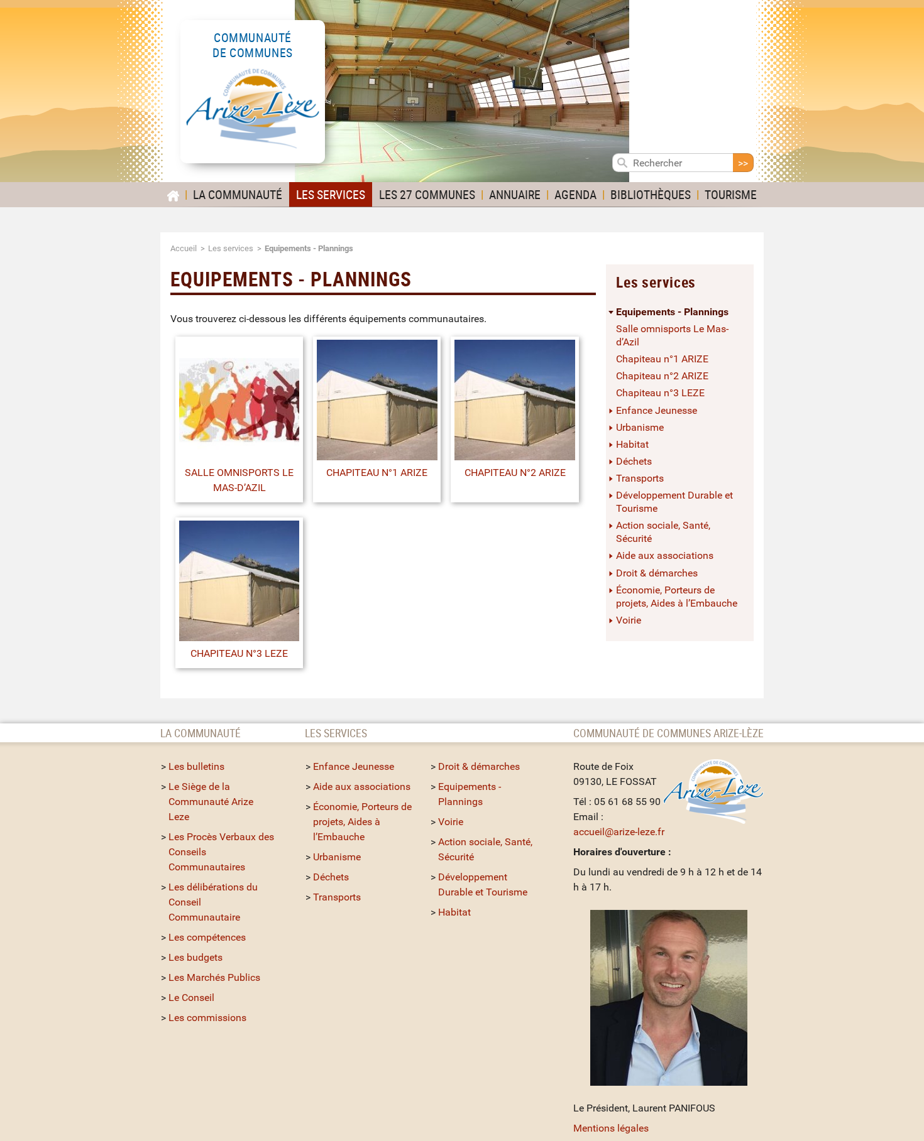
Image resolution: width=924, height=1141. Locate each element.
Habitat (632, 444)
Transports (640, 478)
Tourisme (731, 194)
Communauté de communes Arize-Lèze (668, 732)
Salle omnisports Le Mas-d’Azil (239, 480)
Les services (330, 194)
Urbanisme (640, 427)
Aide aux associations (664, 555)
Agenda (575, 194)
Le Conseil (191, 997)
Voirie (628, 620)
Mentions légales (611, 1128)
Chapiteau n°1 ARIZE (376, 473)
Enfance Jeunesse (656, 410)
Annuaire (515, 194)
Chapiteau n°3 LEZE (239, 653)
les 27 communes (427, 194)
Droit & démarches (657, 573)
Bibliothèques (650, 194)
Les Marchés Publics (214, 977)
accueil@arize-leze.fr (618, 832)
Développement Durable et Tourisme (674, 501)
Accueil (183, 248)
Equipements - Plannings (672, 312)
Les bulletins (196, 766)
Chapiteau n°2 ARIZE (515, 473)
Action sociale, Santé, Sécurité (663, 531)
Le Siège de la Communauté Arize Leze (210, 802)
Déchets (634, 461)
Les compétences (207, 937)
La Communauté (237, 194)
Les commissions (207, 1018)
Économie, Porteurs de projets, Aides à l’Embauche (676, 596)
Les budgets (195, 957)
